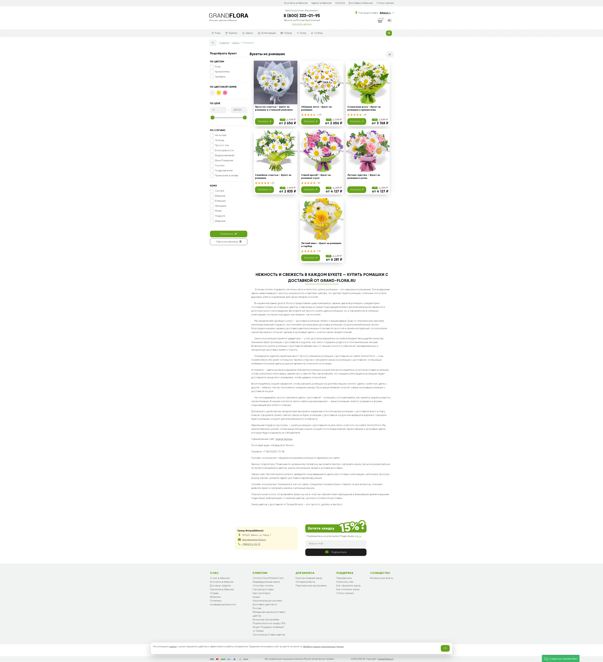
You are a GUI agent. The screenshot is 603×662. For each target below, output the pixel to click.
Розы (217, 33)
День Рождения (224, 160)
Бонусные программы (266, 619)
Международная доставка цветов (269, 614)
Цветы (249, 33)
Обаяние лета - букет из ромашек (316, 108)
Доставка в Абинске (361, 3)
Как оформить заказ (348, 586)
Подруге (220, 216)
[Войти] (389, 21)
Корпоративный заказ (309, 578)
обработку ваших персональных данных (323, 647)
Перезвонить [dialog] (344, 578)
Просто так (222, 145)
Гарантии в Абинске (222, 589)
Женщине (220, 206)
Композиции (268, 33)
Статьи (318, 33)
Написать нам (344, 582)
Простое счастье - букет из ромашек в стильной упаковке (274, 108)
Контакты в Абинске (296, 3)
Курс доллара (261, 593)
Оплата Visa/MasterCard (268, 578)
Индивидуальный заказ (266, 582)
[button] (560, 658)
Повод (288, 33)
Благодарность (224, 150)
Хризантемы (222, 72)
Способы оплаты (263, 586)
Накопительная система (267, 601)
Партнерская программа (311, 586)
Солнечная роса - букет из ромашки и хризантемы (364, 108)
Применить (226, 234)
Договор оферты (220, 586)
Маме (218, 211)
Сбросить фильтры (227, 242)
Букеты (233, 33)
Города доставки (263, 589)
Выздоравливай (224, 155)
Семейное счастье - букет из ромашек (273, 176)
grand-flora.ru (283, 439)
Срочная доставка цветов (269, 635)
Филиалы (215, 597)
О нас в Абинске (220, 578)
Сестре (219, 191)
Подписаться (339, 552)
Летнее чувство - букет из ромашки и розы (363, 176)
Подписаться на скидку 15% (269, 623)
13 (318, 115)
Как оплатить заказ (347, 589)
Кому (303, 33)
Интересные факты (381, 578)
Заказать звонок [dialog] (302, 24)
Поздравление (224, 170)
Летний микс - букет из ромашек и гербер (321, 245)
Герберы (220, 77)
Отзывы (214, 593)
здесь (358, 536)
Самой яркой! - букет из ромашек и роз (316, 176)
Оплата (340, 3)
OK (445, 648)
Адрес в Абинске (321, 3)
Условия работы (305, 582)
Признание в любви (226, 175)
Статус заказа (385, 3)
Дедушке (220, 221)
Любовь (219, 140)
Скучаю (220, 165)
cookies (173, 647)
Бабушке (220, 201)
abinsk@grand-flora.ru (254, 540)
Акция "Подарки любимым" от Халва (268, 629)
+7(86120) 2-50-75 (251, 544)
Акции (256, 597)
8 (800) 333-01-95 (302, 16)
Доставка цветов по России (265, 606)
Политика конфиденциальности (223, 603)
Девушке (220, 196)
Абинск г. (385, 13)
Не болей (220, 135)
